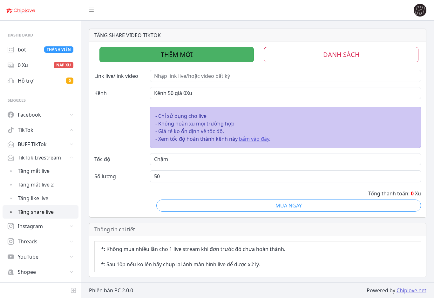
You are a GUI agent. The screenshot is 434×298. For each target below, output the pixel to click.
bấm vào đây (254, 138)
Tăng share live (36, 211)
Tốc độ (102, 159)
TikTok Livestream (39, 157)
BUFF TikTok (32, 144)
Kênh (100, 93)
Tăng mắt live (34, 170)
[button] (418, 10)
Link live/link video (116, 75)
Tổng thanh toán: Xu (394, 193)
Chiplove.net (411, 290)
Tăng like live (33, 198)
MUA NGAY (288, 205)
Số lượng (105, 176)
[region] (40, 151)
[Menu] (91, 10)
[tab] (176, 54)
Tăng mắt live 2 (36, 184)
